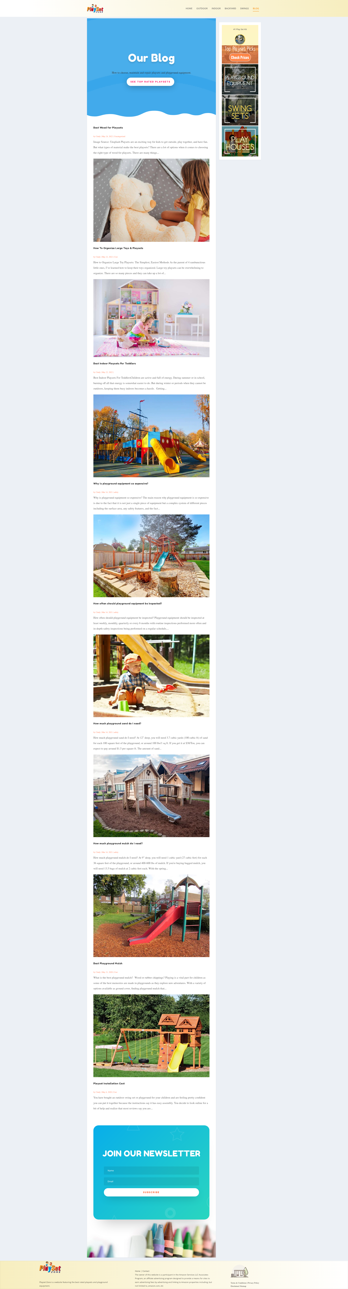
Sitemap (243, 1286)
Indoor (216, 8)
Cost (116, 257)
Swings (244, 8)
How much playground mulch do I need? (118, 843)
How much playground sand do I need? (117, 723)
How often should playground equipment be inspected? (127, 603)
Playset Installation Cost (109, 1083)
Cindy (98, 136)
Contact (145, 1271)
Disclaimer (235, 1286)
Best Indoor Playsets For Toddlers (114, 363)
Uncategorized (119, 136)
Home (189, 8)
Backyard (230, 8)
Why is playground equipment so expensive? (120, 483)
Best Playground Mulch (107, 963)
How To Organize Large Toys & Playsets (118, 248)
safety (116, 492)
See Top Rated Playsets (150, 81)
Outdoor (202, 8)
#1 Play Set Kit (240, 29)
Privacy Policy (253, 1283)
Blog (256, 8)
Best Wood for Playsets (108, 127)
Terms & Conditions (238, 1283)
